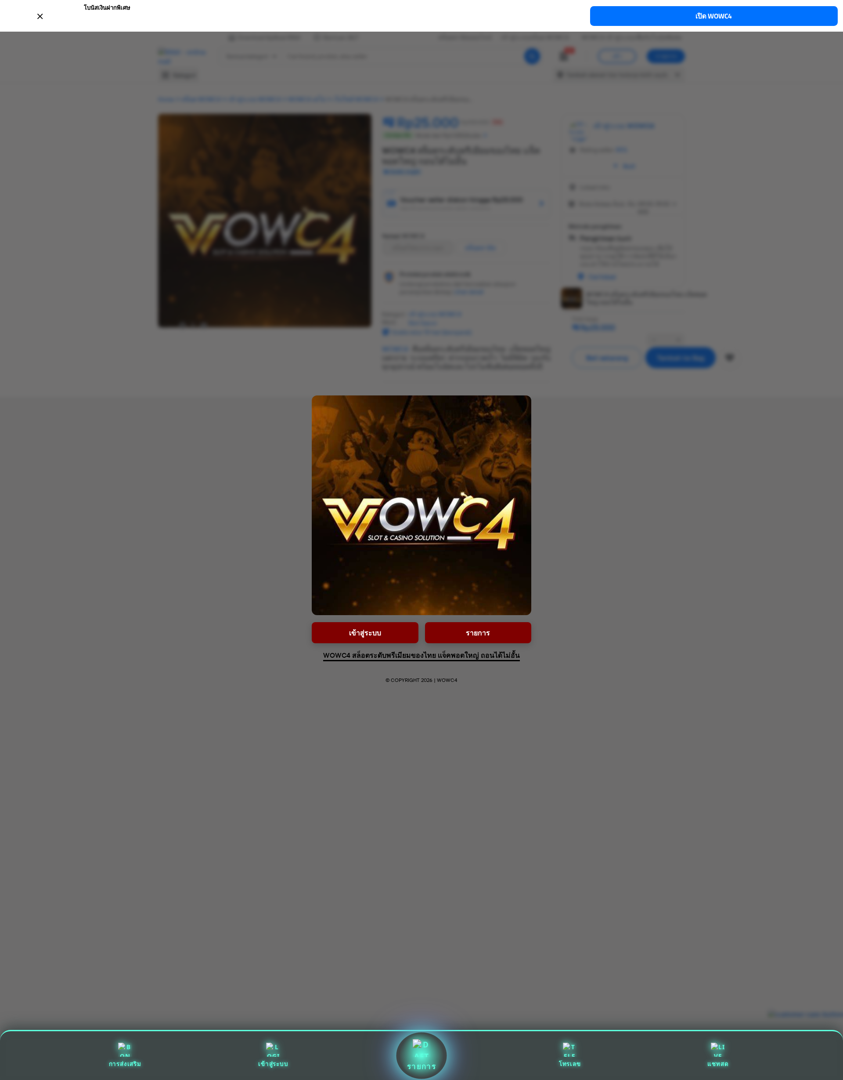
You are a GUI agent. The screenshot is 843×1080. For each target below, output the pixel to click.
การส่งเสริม (125, 1064)
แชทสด (717, 1064)
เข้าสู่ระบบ (273, 1064)
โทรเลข (570, 1064)
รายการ (421, 1066)
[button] (421, 15)
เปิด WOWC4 (713, 16)
